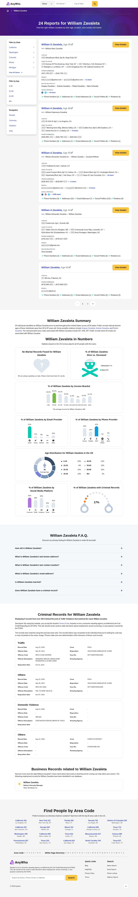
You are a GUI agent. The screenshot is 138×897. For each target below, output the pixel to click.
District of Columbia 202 (117, 820)
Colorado (12, 57)
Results (12, 115)
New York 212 (44, 820)
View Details (120, 44)
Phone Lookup (112, 873)
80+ (10, 101)
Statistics (12, 126)
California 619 (69, 841)
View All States (14, 72)
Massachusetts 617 (93, 834)
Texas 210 (45, 841)
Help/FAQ (88, 869)
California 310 (21, 820)
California (12, 47)
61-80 (11, 96)
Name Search (112, 865)
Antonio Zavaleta (63, 86)
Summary (12, 120)
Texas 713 (117, 827)
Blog (86, 865)
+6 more (52, 92)
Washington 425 (20, 834)
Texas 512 (69, 834)
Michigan (12, 67)
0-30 (11, 86)
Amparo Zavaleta (48, 86)
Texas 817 (117, 841)
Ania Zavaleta (46, 252)
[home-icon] (7, 11)
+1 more (88, 80)
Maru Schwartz (92, 86)
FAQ (11, 131)
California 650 (45, 834)
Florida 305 (69, 820)
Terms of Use (64, 623)
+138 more (56, 194)
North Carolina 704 (93, 841)
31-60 (11, 91)
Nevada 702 (93, 820)
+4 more (74, 131)
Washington (13, 52)
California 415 (21, 827)
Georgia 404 (45, 827)
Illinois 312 (69, 827)
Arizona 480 (117, 834)
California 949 (93, 827)
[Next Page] (93, 303)
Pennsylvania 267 (21, 841)
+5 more (92, 188)
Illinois (11, 62)
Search (71, 878)
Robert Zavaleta (78, 86)
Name (44, 4)
